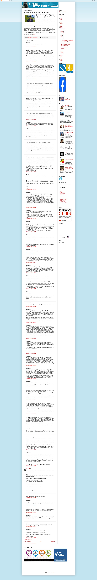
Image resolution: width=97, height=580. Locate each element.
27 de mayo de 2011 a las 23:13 (31, 231)
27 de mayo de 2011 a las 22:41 (31, 218)
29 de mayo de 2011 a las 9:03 (31, 322)
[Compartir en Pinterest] (47, 37)
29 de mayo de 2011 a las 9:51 (31, 353)
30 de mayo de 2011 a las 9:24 (31, 465)
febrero (62, 52)
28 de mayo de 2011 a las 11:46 (31, 288)
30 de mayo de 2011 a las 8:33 (31, 449)
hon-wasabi (28, 468)
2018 (61, 18)
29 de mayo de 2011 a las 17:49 (31, 365)
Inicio (40, 541)
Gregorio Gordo (62, 193)
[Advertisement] (44, 566)
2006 (61, 60)
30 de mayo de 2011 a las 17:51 (31, 512)
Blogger (54, 572)
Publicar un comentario (28, 539)
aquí (34, 34)
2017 (61, 19)
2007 (61, 59)
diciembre (62, 28)
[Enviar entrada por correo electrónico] (40, 37)
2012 (61, 26)
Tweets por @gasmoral (62, 11)
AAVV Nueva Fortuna (63, 199)
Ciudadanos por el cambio (64, 198)
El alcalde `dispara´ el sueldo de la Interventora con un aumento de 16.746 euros (69, 168)
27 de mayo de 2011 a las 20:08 (31, 171)
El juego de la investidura (65, 41)
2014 (61, 23)
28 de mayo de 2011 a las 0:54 (31, 246)
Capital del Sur (62, 201)
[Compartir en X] (45, 37)
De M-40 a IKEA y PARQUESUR (67, 112)
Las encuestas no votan (64, 45)
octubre (62, 31)
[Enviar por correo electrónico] (42, 37)
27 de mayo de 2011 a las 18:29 (31, 125)
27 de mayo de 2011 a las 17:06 (31, 46)
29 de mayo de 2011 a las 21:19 (31, 399)
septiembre (63, 32)
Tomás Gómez (62, 192)
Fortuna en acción (63, 200)
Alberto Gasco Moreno (62, 76)
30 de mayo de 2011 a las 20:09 (31, 526)
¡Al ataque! (62, 48)
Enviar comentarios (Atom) (32, 543)
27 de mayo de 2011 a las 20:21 (31, 189)
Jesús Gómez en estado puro (64, 119)
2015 (61, 22)
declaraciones (44, 19)
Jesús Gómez (62, 194)
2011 (61, 27)
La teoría (66, 152)
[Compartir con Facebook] (46, 37)
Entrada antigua (53, 541)
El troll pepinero (67, 105)
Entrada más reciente (27, 541)
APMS (61, 191)
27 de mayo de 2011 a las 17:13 (31, 61)
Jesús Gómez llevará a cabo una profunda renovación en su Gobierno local (69, 126)
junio (62, 36)
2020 (61, 15)
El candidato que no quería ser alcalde (67, 40)
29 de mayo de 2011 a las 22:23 (31, 413)
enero (62, 53)
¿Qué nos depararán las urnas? (66, 44)
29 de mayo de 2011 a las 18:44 (31, 378)
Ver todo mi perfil (67, 99)
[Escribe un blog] (44, 37)
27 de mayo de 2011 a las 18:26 (31, 119)
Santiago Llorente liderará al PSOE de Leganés (69, 139)
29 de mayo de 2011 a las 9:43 (31, 338)
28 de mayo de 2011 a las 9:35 (31, 262)
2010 (61, 55)
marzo (62, 51)
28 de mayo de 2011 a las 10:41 (31, 272)
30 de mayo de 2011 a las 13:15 (31, 497)
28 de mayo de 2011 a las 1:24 (31, 253)
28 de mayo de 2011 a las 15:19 (31, 306)
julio (61, 35)
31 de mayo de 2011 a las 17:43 (31, 537)
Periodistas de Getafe (63, 202)
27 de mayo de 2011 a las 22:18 (31, 207)
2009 (61, 56)
